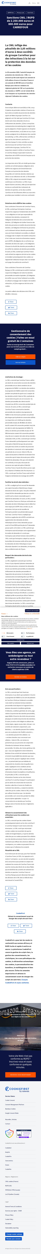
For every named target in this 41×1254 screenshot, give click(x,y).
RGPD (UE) (8, 1186)
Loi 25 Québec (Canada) (12, 1194)
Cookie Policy (9, 1219)
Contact (7, 1124)
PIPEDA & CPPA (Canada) (12, 1190)
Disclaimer (8, 1223)
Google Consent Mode (11, 1113)
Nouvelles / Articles (11, 1119)
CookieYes (8, 1169)
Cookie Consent (10, 1100)
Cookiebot (8, 1148)
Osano (7, 1165)
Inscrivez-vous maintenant (20, 1074)
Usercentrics (9, 1161)
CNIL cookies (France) (11, 1181)
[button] (4, 614)
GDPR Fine (11, 12)
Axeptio (7, 1152)
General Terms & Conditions (13, 1206)
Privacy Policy (9, 1215)
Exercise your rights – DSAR (13, 1211)
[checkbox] (3, 633)
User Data (30, 12)
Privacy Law (20, 12)
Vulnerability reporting (11, 1228)
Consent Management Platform (14, 1104)
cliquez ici (29, 628)
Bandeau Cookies (10, 1109)
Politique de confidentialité (32, 613)
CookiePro (8, 1156)
